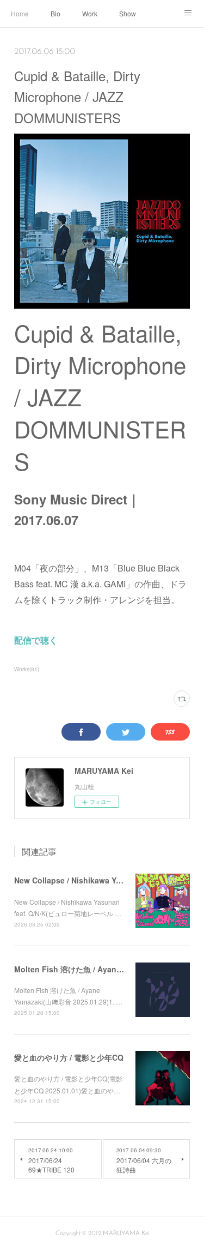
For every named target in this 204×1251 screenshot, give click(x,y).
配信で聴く (36, 640)
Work (89, 13)
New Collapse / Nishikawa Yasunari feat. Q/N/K (100, 880)
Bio (55, 13)
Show (127, 13)
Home (20, 13)
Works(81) (26, 669)
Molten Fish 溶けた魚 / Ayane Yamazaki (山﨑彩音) (104, 969)
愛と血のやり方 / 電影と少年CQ (68, 1057)
